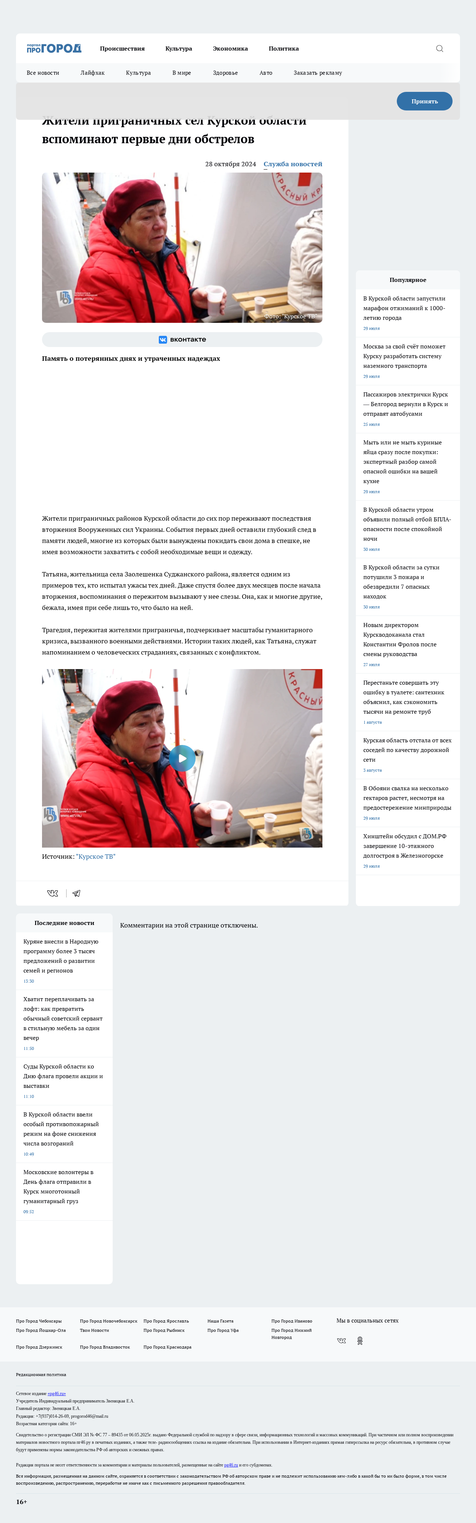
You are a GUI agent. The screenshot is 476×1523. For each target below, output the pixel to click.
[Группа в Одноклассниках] (360, 1340)
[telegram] (78, 893)
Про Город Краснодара (168, 1347)
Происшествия (122, 48)
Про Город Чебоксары (39, 1321)
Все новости (43, 72)
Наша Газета (221, 1321)
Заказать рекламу (318, 72)
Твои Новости (94, 1330)
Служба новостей (293, 164)
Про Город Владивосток (105, 1347)
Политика (284, 48)
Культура (178, 48)
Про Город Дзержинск (39, 1347)
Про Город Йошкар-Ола (41, 1330)
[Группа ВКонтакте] (182, 339)
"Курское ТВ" (96, 856)
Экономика (230, 48)
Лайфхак (92, 72)
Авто (266, 72)
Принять (425, 101)
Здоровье (225, 72)
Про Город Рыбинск (164, 1330)
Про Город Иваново (291, 1321)
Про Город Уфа (223, 1330)
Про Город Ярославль (166, 1321)
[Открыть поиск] (439, 48)
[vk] (53, 893)
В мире (182, 72)
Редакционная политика (41, 1374)
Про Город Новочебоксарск (108, 1321)
